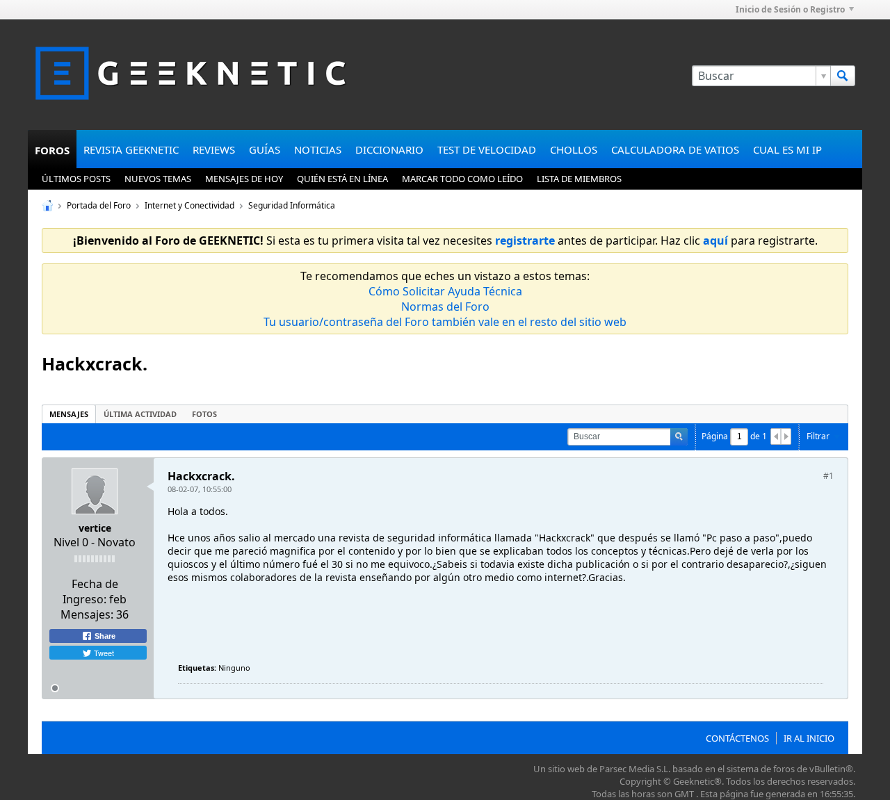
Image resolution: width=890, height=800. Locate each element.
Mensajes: (86, 614)
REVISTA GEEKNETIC (131, 149)
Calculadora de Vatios (675, 149)
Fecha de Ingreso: (90, 591)
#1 (828, 476)
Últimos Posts (76, 178)
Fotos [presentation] (204, 414)
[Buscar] (842, 75)
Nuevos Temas (157, 178)
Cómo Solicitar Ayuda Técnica (445, 291)
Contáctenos (737, 738)
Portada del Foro (99, 205)
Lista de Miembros (579, 178)
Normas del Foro (445, 306)
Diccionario (389, 149)
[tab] (69, 414)
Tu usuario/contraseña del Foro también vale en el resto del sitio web (445, 321)
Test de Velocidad (486, 149)
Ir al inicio (809, 738)
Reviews (214, 149)
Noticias (317, 149)
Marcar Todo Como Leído (462, 178)
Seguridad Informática (291, 205)
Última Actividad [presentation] (140, 414)
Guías (264, 149)
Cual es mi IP (787, 149)
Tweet (103, 652)
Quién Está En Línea (342, 178)
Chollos (573, 149)
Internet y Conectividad (189, 205)
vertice (95, 527)
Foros (52, 150)
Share (103, 636)
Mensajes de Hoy (244, 178)
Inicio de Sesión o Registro (790, 9)
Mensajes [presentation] (68, 414)
